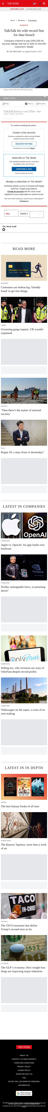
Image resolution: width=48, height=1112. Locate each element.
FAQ (24, 1078)
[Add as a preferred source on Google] (24, 1093)
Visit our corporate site (31, 1104)
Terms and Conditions (24, 1063)
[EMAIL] (4, 229)
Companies (32, 20)
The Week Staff (15, 51)
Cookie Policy (24, 1070)
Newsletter (42, 104)
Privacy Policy (24, 1067)
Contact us (24, 201)
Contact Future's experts (24, 1059)
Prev (7, 214)
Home (12, 20)
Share (7, 104)
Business (21, 20)
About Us (24, 1055)
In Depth (24, 25)
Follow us (30, 104)
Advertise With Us (24, 1074)
